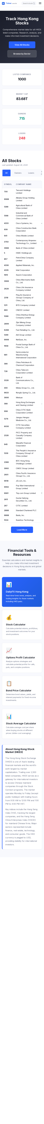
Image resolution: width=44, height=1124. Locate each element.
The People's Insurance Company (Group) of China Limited (26, 453)
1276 (6, 419)
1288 (6, 207)
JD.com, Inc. (21, 481)
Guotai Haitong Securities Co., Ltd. (24, 499)
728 (5, 371)
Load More (22, 530)
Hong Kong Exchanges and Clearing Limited (25, 403)
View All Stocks (22, 45)
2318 (6, 297)
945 (6, 444)
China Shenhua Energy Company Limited (25, 316)
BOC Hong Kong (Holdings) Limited (23, 462)
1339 (6, 453)
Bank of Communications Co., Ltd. (25, 380)
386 (6, 364)
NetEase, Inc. (21, 339)
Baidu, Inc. (20, 515)
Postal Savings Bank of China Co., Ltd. (25, 345)
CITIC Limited (22, 505)
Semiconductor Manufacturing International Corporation (26, 355)
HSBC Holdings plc (24, 253)
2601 (6, 474)
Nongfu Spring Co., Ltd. (26, 392)
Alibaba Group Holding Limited (25, 199)
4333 (6, 223)
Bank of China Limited (25, 248)
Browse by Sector (22, 54)
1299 (6, 335)
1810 (6, 275)
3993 (6, 468)
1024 (6, 520)
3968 (6, 281)
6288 (6, 330)
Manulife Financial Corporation (23, 444)
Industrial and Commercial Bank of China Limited (24, 216)
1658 (6, 346)
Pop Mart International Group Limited (25, 487)
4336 (6, 265)
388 (6, 403)
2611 (6, 499)
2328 (6, 435)
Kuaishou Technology (25, 520)
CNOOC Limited (22, 310)
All (6, 173)
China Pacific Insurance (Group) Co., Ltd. (26, 474)
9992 (6, 487)
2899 (6, 324)
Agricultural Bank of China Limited (24, 206)
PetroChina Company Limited (25, 259)
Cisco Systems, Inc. (24, 223)
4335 (6, 270)
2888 (6, 510)
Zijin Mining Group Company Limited (23, 323)
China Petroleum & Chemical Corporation (25, 363)
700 (6, 191)
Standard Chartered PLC (26, 510)
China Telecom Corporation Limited (24, 371)
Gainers (17, 173)
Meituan (19, 397)
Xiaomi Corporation (24, 275)
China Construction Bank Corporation (26, 229)
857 (5, 259)
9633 (6, 392)
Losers (31, 173)
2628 (6, 289)
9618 (6, 481)
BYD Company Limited (25, 305)
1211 (5, 305)
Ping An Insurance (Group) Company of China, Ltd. (24, 298)
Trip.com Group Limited (26, 493)
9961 (6, 493)
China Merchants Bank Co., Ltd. (25, 281)
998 (6, 411)
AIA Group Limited (23, 335)
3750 (6, 242)
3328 (6, 380)
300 (6, 388)
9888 (6, 515)
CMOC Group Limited (25, 468)
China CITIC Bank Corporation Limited (24, 411)
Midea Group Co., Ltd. (25, 388)
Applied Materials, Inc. (25, 265)
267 (5, 505)
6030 (6, 426)
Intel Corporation (23, 270)
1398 (6, 215)
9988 (6, 199)
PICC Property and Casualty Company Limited (24, 435)
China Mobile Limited (24, 236)
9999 (6, 339)
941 (5, 236)
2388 (6, 462)
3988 (6, 248)
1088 (6, 316)
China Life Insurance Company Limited (24, 288)
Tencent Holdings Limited (23, 191)
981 (5, 355)
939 (6, 229)
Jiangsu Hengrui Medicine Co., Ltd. (23, 418)
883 (6, 310)
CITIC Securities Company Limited (23, 426)
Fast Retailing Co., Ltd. (25, 330)
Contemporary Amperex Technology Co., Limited (26, 241)
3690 (6, 397)
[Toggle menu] (40, 3)
